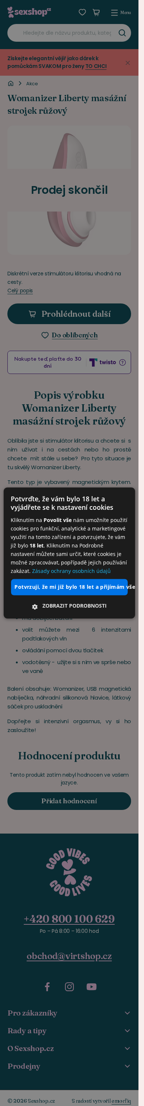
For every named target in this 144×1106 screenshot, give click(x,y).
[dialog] (69, 552)
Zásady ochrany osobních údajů (71, 571)
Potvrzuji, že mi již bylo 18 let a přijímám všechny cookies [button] (70, 587)
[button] (69, 606)
